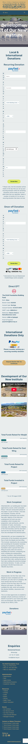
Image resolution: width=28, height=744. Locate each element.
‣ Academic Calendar (8, 684)
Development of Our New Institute (14, 378)
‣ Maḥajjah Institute (8, 716)
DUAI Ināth (15, 723)
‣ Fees (4, 678)
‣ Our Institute (6, 709)
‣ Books (4, 696)
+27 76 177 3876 (14, 655)
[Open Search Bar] (24, 12)
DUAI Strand (7, 723)
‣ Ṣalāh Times (6, 700)
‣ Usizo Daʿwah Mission (9, 714)
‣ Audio (4, 694)
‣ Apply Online (6, 680)
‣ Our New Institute (8, 713)
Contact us (5, 721)
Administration (7, 674)
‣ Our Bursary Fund (8, 711)
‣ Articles (5, 692)
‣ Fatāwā (5, 691)
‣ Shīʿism (5, 698)
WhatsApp (14, 652)
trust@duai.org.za (14, 657)
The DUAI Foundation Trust (10, 664)
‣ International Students (9, 682)
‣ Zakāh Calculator (8, 702)
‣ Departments (6, 676)
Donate (4, 707)
